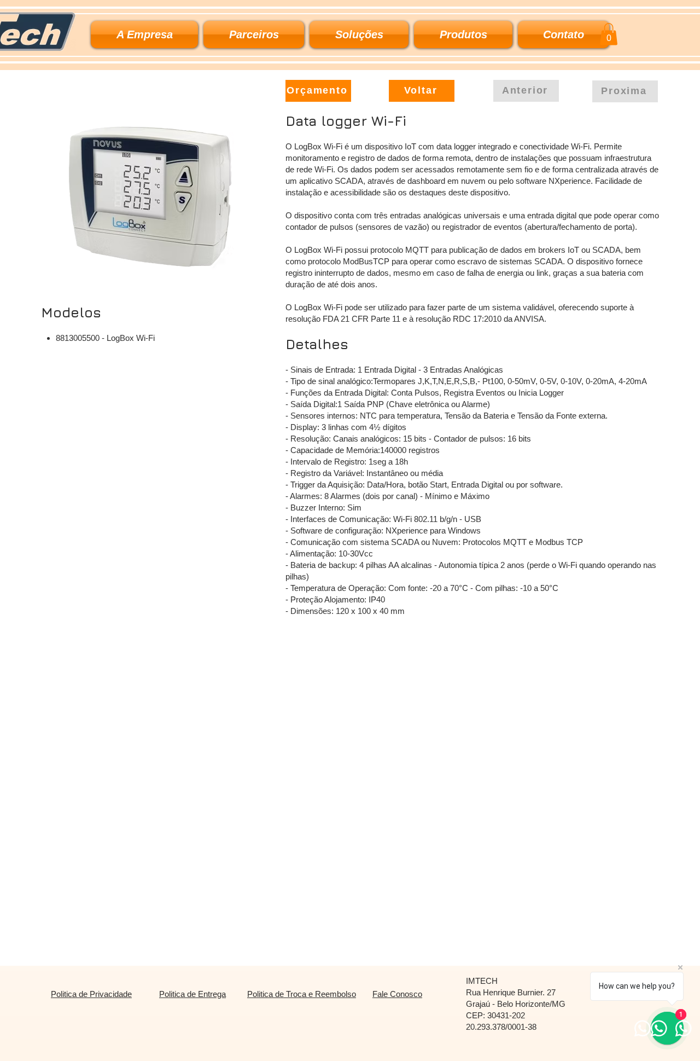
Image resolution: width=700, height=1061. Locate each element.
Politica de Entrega (192, 994)
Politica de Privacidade (91, 994)
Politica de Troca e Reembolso (301, 994)
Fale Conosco (397, 994)
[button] (359, 34)
